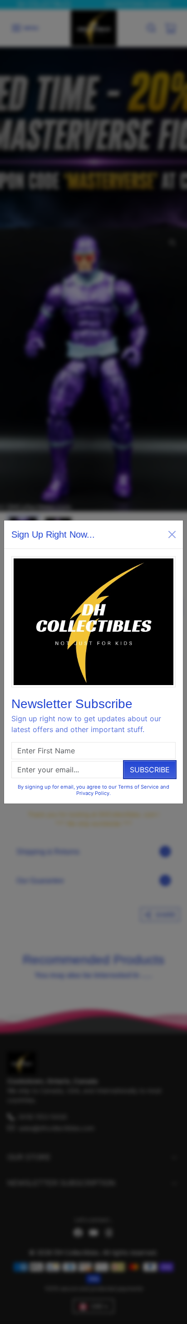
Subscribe (150, 769)
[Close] (172, 534)
